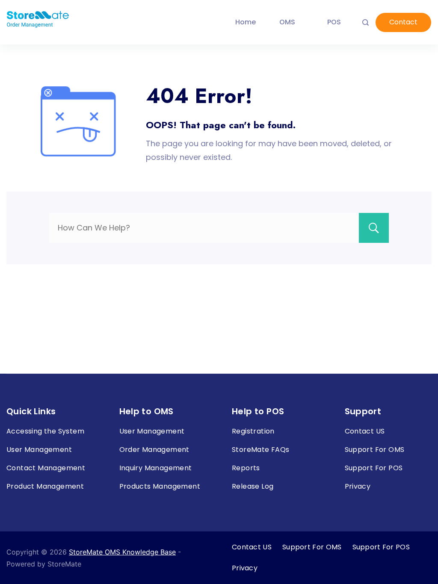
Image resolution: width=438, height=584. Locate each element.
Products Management (160, 486)
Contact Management (45, 468)
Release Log (252, 486)
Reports (246, 468)
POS (334, 22)
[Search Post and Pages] (365, 22)
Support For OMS (375, 449)
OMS (287, 22)
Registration (253, 431)
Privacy (358, 486)
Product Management (45, 486)
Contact (403, 22)
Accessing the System (45, 431)
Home (245, 22)
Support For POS (374, 468)
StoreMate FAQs (261, 449)
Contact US (365, 431)
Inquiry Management (155, 468)
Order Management (154, 449)
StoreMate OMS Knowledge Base (122, 552)
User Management (39, 449)
